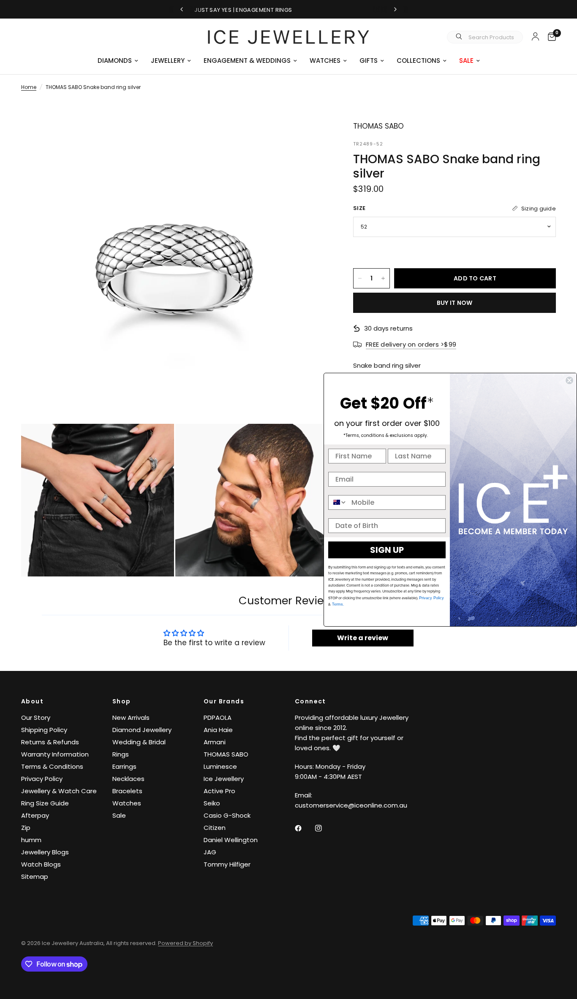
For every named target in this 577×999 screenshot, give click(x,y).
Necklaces (128, 778)
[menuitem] (117, 60)
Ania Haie (218, 729)
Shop (121, 701)
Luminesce (220, 766)
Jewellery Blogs (45, 852)
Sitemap (34, 876)
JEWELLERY (168, 60)
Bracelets (127, 790)
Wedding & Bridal (139, 742)
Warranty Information (55, 754)
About (32, 701)
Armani (215, 742)
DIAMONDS (115, 60)
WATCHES (325, 60)
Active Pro (219, 790)
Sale (119, 815)
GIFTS (368, 60)
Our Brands (224, 701)
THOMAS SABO (226, 754)
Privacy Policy (42, 778)
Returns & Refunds (50, 742)
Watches (126, 803)
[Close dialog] (569, 380)
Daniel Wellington (231, 839)
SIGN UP (387, 550)
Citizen (215, 827)
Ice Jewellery (224, 778)
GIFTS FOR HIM (295, 10)
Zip (25, 827)
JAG (210, 852)
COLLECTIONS (418, 60)
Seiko (212, 803)
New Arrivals (131, 717)
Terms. (337, 604)
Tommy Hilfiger (227, 864)
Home (28, 87)
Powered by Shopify (185, 943)
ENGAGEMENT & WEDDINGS (247, 60)
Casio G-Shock (227, 815)
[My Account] (535, 36)
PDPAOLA (217, 717)
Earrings (124, 766)
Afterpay (35, 815)
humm (31, 839)
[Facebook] (304, 828)
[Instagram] (324, 828)
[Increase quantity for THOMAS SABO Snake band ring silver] (383, 278)
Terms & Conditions (52, 766)
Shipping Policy (44, 729)
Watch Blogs (41, 864)
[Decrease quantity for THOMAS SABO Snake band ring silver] (360, 278)
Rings (120, 754)
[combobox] (338, 502)
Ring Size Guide (45, 803)
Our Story (35, 717)
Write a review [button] (362, 638)
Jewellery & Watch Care (59, 790)
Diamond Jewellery (141, 729)
